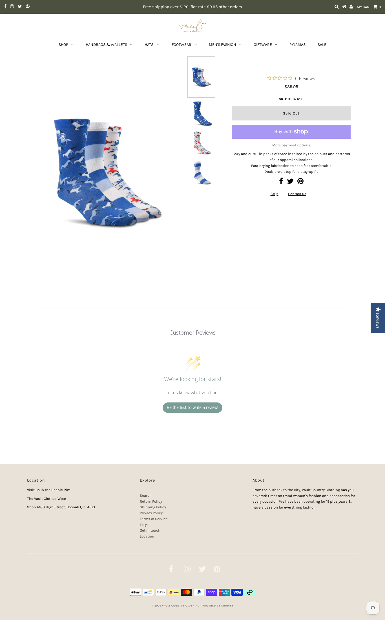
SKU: (283, 99)
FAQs (274, 194)
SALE (322, 44)
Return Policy (151, 501)
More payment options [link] (291, 145)
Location (147, 536)
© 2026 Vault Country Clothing (176, 605)
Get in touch (150, 530)
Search (146, 495)
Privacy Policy (151, 513)
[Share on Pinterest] (300, 182)
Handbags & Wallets (106, 44)
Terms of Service (154, 519)
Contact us (297, 194)
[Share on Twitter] (290, 182)
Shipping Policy (153, 507)
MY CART (369, 7)
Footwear (181, 44)
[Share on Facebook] (281, 182)
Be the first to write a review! (192, 407)
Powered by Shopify (217, 605)
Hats (149, 44)
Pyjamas (297, 44)
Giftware (263, 44)
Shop (63, 44)
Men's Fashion (222, 44)
